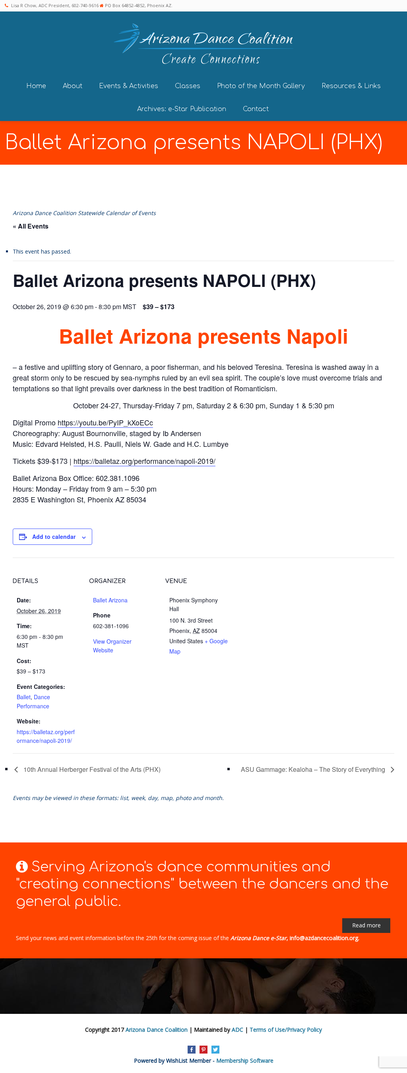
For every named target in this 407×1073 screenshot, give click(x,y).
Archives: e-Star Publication (181, 109)
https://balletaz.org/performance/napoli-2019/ (144, 461)
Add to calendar (54, 536)
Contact (256, 109)
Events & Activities (128, 86)
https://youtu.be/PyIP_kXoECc (105, 422)
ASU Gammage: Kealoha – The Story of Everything (314, 769)
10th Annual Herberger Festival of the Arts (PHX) (91, 769)
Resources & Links (351, 86)
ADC (237, 1029)
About (72, 86)
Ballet (24, 697)
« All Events (30, 226)
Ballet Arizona (110, 600)
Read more (366, 925)
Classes (187, 86)
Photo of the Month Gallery (261, 86)
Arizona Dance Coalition (157, 1029)
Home (36, 86)
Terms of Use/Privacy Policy (286, 1029)
